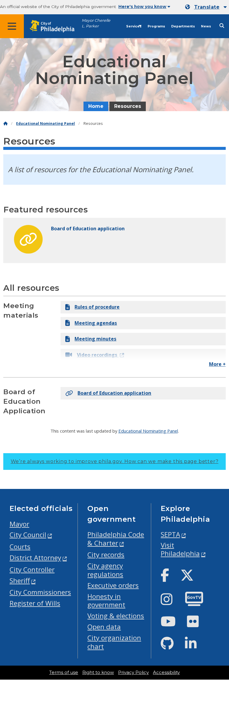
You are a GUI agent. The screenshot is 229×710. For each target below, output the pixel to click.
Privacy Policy (133, 672)
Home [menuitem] (95, 106)
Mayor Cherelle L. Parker (96, 23)
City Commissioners (40, 592)
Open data (104, 626)
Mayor (19, 524)
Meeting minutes (95, 338)
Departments (183, 26)
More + (217, 364)
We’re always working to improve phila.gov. (115, 461)
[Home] (5, 123)
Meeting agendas (96, 323)
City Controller (32, 569)
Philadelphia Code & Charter (115, 539)
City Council (28, 534)
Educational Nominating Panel (45, 123)
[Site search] (222, 25)
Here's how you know (142, 6)
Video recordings (97, 355)
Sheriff (20, 580)
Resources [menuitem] (127, 106)
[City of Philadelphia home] (55, 26)
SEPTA (170, 534)
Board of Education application (114, 393)
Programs (156, 26)
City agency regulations (105, 570)
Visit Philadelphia (180, 549)
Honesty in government (106, 601)
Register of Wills (35, 603)
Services (134, 26)
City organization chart (114, 642)
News (206, 26)
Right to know (98, 672)
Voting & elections (115, 615)
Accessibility (166, 672)
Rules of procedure (97, 307)
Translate (206, 7)
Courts (20, 546)
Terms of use (63, 672)
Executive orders (113, 585)
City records (105, 554)
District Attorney (35, 557)
